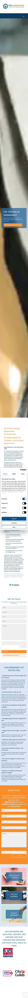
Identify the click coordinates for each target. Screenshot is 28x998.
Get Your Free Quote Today (13, 225)
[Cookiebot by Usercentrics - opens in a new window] (20, 470)
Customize (14, 523)
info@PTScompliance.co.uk (12, 804)
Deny (14, 527)
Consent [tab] (5, 473)
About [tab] (23, 473)
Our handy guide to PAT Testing (10, 655)
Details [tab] (14, 473)
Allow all (14, 518)
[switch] (24, 503)
